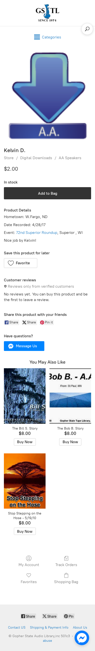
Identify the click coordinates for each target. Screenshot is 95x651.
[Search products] (87, 29)
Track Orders (66, 564)
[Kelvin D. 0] (47, 96)
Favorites (29, 581)
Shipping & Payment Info (49, 627)
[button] (20, 263)
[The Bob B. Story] (70, 396)
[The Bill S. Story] (25, 396)
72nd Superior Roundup (36, 232)
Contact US (17, 627)
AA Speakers (70, 158)
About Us (80, 627)
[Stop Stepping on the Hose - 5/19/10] (25, 481)
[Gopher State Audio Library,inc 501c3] (47, 13)
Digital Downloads (36, 158)
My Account (29, 564)
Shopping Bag (66, 581)
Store (9, 158)
